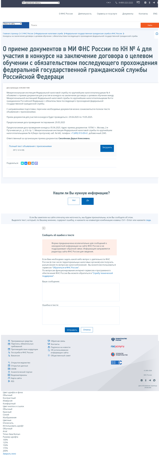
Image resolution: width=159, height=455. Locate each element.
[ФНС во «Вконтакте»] (145, 2)
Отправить (72, 330)
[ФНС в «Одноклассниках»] (149, 2)
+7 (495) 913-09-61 (79, 133)
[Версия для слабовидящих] (109, 2)
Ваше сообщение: (51, 281)
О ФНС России (66, 13)
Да (87, 200)
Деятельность (85, 13)
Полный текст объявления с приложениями (30, 146)
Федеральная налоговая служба (49, 33)
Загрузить (107, 147)
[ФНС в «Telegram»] (154, 2)
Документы (127, 13)
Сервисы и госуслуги (107, 13)
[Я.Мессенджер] (22, 163)
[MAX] (36, 163)
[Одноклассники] (29, 163)
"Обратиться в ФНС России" (65, 267)
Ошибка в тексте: (50, 305)
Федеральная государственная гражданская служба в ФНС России (93, 33)
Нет (74, 200)
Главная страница (11, 33)
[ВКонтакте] (25, 163)
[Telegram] (32, 163)
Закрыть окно (9, 453)
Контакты (143, 13)
